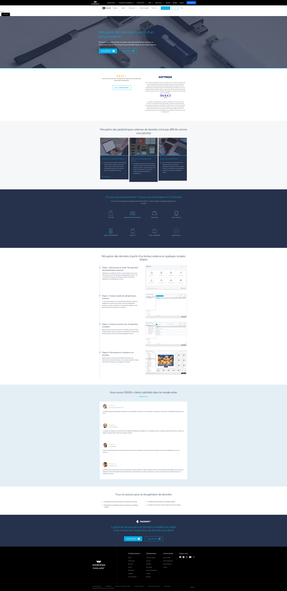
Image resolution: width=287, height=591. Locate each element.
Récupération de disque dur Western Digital (161, 501)
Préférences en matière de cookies (122, 586)
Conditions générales (96, 586)
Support (182, 2)
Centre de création (150, 557)
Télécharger (165, 8)
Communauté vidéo (168, 560)
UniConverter (131, 560)
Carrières (148, 573)
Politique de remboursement (154, 586)
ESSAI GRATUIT (106, 51)
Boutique (175, 2)
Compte (165, 567)
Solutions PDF (140, 2)
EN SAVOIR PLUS (143, 396)
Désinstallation (167, 586)
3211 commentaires (122, 88)
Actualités (148, 564)
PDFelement (131, 570)
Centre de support (144, 8)
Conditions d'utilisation (139, 586)
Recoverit (130, 564)
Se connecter (191, 2)
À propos (148, 560)
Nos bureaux (149, 567)
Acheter (175, 8)
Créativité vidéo (111, 2)
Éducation (148, 576)
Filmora (130, 557)
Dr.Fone (130, 567)
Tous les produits (132, 576)
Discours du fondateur (151, 570)
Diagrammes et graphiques (126, 2)
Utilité (149, 2)
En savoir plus (105, 176)
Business (168, 2)
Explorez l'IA (158, 2)
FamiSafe (130, 573)
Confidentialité (108, 586)
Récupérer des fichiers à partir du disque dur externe (120, 501)
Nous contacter (166, 557)
